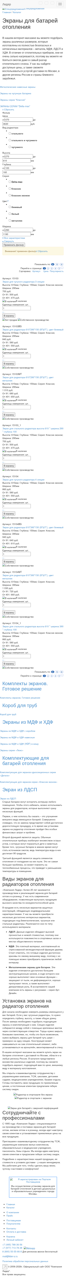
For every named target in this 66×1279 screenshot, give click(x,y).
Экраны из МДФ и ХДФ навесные (17, 737)
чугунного (17, 147)
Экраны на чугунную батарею (15, 93)
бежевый (17, 207)
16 (57, 264)
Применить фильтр (14, 244)
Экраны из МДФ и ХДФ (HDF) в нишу (19, 743)
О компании (12, 1212)
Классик (16, 188)
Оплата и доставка (16, 1231)
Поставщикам (13, 1220)
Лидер (6, 4)
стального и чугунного (24, 140)
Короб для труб (19, 705)
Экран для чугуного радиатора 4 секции (23, 479)
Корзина (10, 1236)
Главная (10, 1204)
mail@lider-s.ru (10, 1256)
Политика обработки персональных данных (25, 1261)
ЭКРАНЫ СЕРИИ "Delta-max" (15, 106)
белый (15, 213)
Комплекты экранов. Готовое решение (25, 686)
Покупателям (13, 1223)
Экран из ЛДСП (19, 789)
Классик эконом (21, 195)
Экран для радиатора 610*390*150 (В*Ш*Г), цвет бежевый (32, 527)
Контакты (11, 1228)
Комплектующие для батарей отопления (25, 760)
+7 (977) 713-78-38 (12, 1247)
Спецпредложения (34, 8)
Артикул (36, 271)
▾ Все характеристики (13, 237)
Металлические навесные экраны (17, 86)
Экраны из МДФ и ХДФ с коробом (17, 730)
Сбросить (42, 251)
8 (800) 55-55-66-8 (12, 1251)
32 (61, 264)
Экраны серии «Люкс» (11, 750)
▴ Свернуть (8, 241)
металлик (17, 220)
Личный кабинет (14, 1239)
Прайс (9, 1215)
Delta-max (17, 181)
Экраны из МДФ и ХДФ (27, 721)
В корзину (9, 315)
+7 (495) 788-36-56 (12, 1244)
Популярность (57, 271)
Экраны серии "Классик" (12, 99)
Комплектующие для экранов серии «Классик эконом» (28, 781)
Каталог (10, 1207)
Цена (45, 271)
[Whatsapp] (29, 1247)
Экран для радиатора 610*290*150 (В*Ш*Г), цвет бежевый (32, 329)
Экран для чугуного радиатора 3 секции (23, 281)
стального (17, 133)
